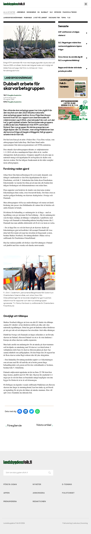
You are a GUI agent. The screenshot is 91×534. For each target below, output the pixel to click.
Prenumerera (10, 502)
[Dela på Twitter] (31, 411)
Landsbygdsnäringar (13, 17)
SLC (51, 12)
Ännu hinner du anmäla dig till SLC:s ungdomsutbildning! (70, 58)
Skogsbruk (31, 12)
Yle (68, 17)
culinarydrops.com (9, 97)
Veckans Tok (54, 17)
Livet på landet (40, 17)
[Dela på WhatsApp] (37, 411)
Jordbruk (21, 12)
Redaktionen (39, 502)
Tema (63, 17)
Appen (6, 493)
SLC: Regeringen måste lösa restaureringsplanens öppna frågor (70, 46)
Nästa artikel (43, 425)
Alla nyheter (9, 12)
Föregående (14, 426)
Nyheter (37, 484)
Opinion (57, 12)
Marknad (28, 17)
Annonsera (39, 493)
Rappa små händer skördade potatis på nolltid (70, 69)
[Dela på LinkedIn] (25, 411)
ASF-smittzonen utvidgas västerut (68, 33)
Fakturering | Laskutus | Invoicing (75, 523)
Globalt (44, 12)
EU (39, 12)
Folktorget (68, 493)
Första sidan (10, 484)
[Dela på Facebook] (19, 411)
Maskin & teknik (70, 12)
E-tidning (67, 484)
